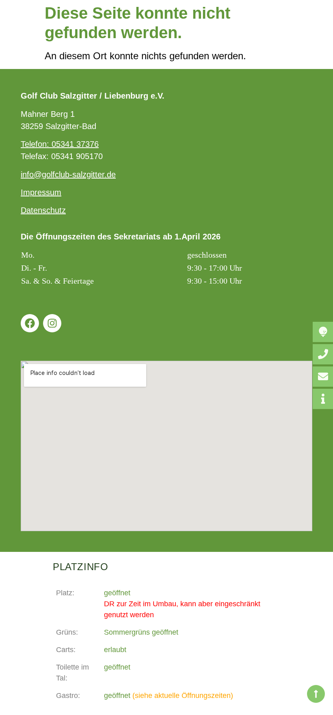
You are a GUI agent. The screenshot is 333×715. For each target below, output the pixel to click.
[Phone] (323, 354)
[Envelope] (323, 376)
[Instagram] (52, 323)
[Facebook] (30, 323)
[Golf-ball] (323, 332)
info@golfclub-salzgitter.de (68, 174)
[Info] (323, 399)
